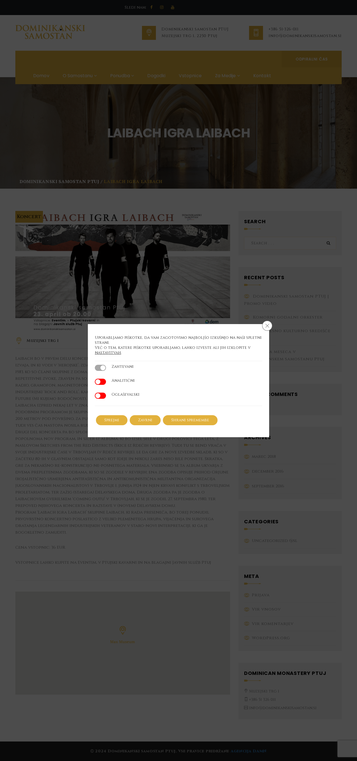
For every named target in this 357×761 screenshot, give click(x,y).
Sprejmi (111, 420)
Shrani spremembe (190, 420)
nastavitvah (108, 352)
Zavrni (145, 420)
